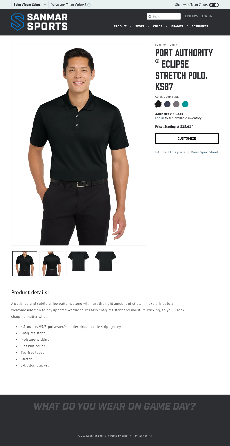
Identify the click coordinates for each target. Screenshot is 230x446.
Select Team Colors (27, 4)
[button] (122, 26)
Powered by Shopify (119, 435)
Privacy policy (143, 435)
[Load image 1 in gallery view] (24, 263)
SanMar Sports (97, 435)
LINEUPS (191, 16)
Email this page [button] (173, 152)
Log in (159, 118)
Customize (187, 138)
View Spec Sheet (204, 152)
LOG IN (207, 17)
